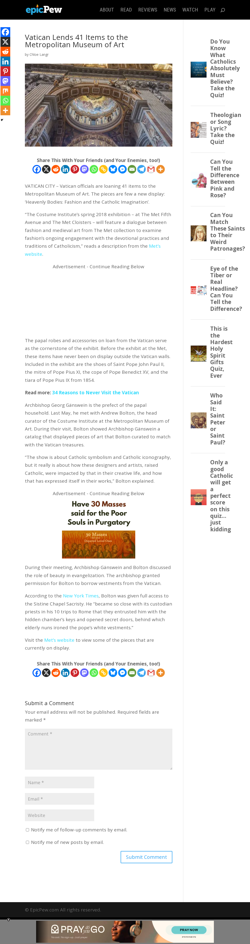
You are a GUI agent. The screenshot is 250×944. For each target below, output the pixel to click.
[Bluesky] (113, 169)
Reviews (147, 10)
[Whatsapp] (94, 169)
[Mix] (5, 91)
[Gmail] (151, 169)
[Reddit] (56, 169)
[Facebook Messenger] (122, 169)
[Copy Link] (103, 169)
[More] (160, 169)
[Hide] (2, 120)
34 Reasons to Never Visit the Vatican (95, 392)
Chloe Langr (39, 54)
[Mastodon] (84, 169)
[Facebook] (36, 169)
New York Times (81, 596)
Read (126, 10)
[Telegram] (141, 169)
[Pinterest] (75, 169)
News (170, 10)
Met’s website (59, 640)
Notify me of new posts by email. (67, 842)
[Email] (132, 169)
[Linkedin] (65, 169)
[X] (46, 169)
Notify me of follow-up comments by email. (79, 830)
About (107, 10)
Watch (190, 10)
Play (209, 10)
